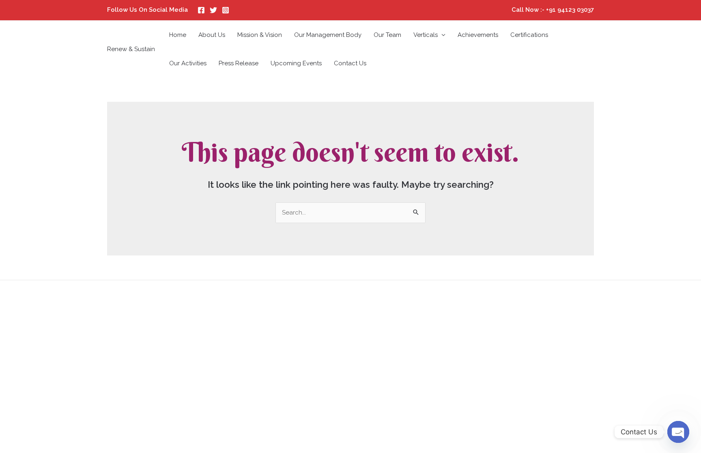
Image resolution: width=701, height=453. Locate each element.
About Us (211, 35)
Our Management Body (327, 35)
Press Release (238, 63)
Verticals (425, 35)
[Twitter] (213, 10)
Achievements (478, 35)
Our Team (387, 35)
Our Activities (187, 63)
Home (177, 35)
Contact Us (350, 63)
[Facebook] (201, 10)
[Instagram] (225, 10)
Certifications (529, 35)
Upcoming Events (296, 63)
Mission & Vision (259, 35)
